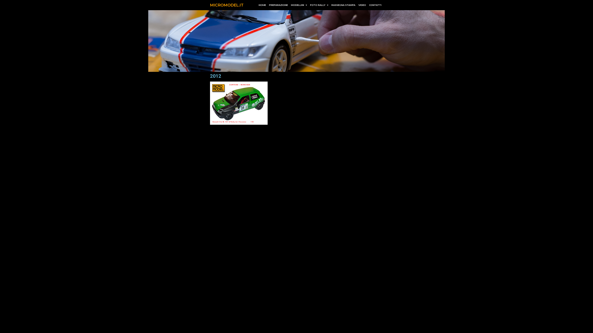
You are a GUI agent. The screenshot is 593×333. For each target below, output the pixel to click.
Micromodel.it (227, 5)
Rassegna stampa (343, 5)
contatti (375, 5)
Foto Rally (317, 5)
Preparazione (278, 5)
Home (262, 5)
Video (362, 5)
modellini (297, 5)
